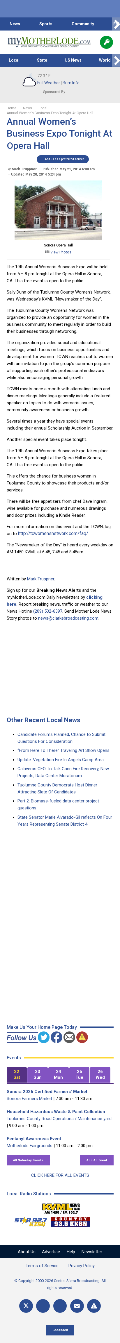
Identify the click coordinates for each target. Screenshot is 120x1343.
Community (83, 24)
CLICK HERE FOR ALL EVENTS (60, 1175)
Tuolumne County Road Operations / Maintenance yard (59, 1118)
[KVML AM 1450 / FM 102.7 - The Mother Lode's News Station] (61, 1206)
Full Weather (48, 83)
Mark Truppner (40, 579)
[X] (26, 1306)
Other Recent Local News (43, 720)
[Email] (77, 1306)
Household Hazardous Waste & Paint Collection (56, 1111)
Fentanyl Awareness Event (34, 1138)
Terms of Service (42, 1265)
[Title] (94, 1306)
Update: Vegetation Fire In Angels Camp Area (60, 759)
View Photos (60, 252)
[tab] (17, 1075)
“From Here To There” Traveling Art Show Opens (63, 750)
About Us (27, 1251)
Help (71, 1251)
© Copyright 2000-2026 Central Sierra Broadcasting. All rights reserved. (60, 1284)
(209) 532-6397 (47, 611)
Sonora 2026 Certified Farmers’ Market (47, 1091)
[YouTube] (60, 1306)
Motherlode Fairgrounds (29, 1145)
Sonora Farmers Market (29, 1098)
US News (73, 60)
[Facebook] (43, 1306)
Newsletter (92, 1251)
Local (14, 60)
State (42, 60)
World (105, 60)
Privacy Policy (81, 1265)
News (15, 24)
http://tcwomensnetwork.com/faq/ (53, 533)
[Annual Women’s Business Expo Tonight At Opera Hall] (58, 238)
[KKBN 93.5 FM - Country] (70, 1220)
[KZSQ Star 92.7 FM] (28, 1220)
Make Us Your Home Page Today (42, 1027)
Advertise (51, 1251)
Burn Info (71, 83)
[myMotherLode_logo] (49, 42)
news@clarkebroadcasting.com (68, 618)
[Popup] (106, 42)
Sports (45, 24)
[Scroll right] (116, 24)
